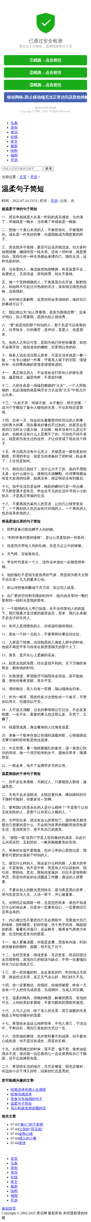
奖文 (14, 141)
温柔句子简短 (21, 1103)
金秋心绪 (26, 1134)
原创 (14, 127)
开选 (14, 160)
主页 (23, 177)
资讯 (14, 132)
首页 (14, 1158)
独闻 (14, 155)
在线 (14, 137)
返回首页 (9, 1208)
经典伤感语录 (21, 1094)
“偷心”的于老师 (31, 1124)
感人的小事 (27, 1138)
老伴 (22, 1143)
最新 (14, 146)
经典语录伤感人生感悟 (28, 1089)
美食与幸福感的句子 (26, 1099)
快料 (14, 151)
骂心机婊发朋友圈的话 (28, 1108)
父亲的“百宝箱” (31, 1129)
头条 (14, 123)
